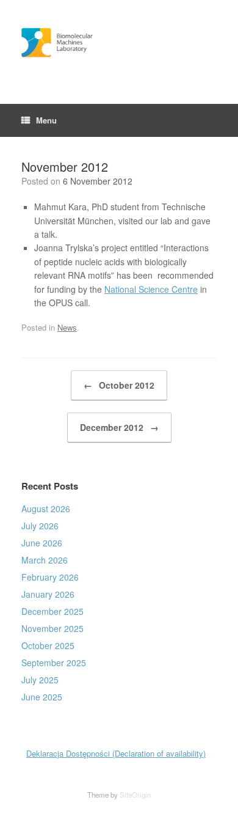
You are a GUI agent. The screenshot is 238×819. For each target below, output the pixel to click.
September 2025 (53, 662)
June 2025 (41, 697)
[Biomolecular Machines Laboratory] (119, 43)
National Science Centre (151, 289)
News (67, 327)
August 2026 (45, 508)
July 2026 (40, 526)
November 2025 (52, 628)
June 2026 (41, 543)
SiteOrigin (135, 794)
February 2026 (50, 577)
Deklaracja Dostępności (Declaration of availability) (116, 753)
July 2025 (40, 680)
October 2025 (47, 645)
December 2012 (119, 427)
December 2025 (52, 611)
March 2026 (44, 560)
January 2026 (47, 594)
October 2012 (119, 385)
